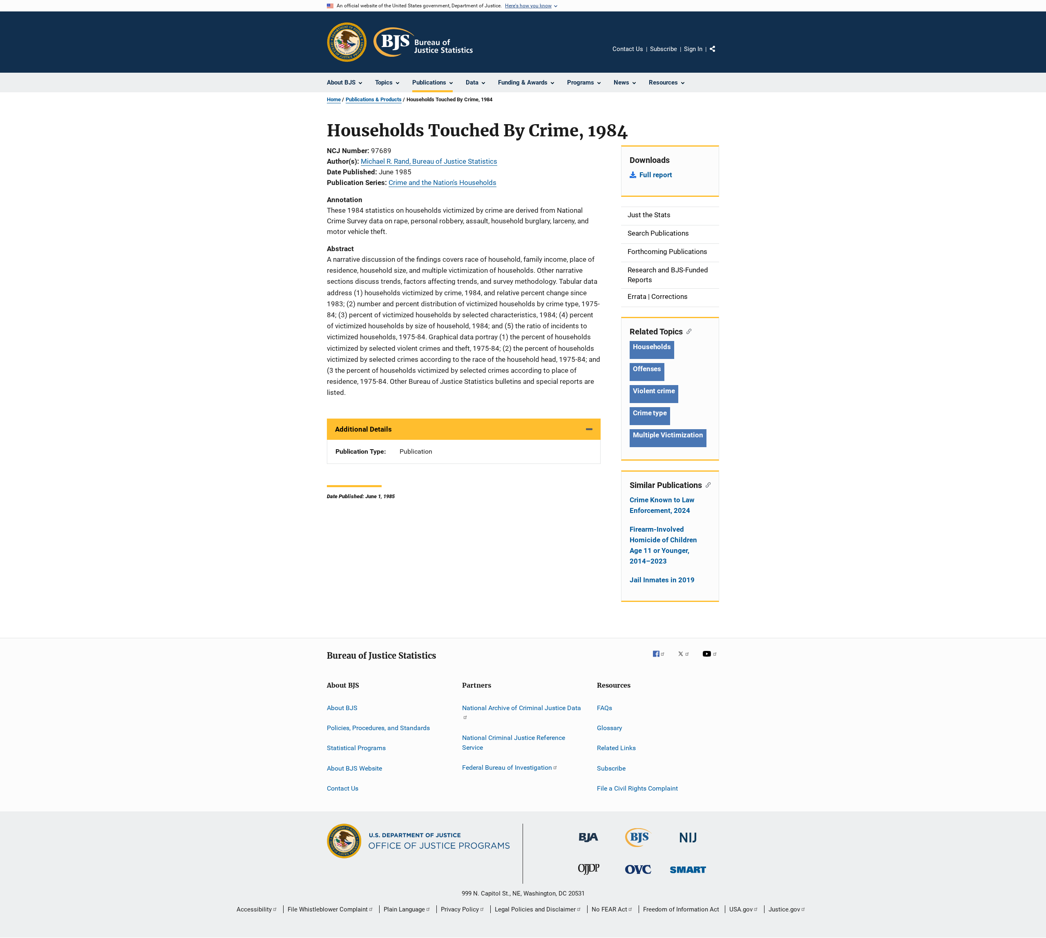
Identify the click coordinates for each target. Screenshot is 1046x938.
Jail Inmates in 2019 (662, 580)
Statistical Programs (356, 748)
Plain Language (404, 909)
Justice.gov (784, 909)
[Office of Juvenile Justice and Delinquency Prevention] (588, 876)
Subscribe (663, 49)
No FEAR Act (609, 909)
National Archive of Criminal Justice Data (521, 707)
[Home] (423, 42)
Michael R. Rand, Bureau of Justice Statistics (429, 161)
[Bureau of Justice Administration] (588, 844)
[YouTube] (711, 659)
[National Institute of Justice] (688, 844)
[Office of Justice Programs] (347, 42)
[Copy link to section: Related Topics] (687, 331)
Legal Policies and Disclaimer (535, 909)
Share (719, 54)
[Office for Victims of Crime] (638, 875)
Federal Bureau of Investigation (507, 767)
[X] (686, 659)
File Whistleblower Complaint (328, 909)
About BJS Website (354, 768)
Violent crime (654, 391)
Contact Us (627, 49)
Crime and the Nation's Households (442, 182)
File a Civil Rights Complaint (637, 788)
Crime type (650, 413)
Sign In (693, 49)
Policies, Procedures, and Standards (378, 728)
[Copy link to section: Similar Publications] (706, 484)
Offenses (647, 369)
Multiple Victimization (668, 435)
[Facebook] (662, 659)
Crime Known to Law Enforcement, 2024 (662, 505)
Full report (655, 175)
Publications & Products (374, 99)
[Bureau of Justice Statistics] (638, 849)
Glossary (609, 728)
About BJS (342, 707)
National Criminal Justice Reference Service (513, 742)
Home (334, 99)
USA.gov (741, 909)
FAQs (604, 707)
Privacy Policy (460, 909)
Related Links (616, 748)
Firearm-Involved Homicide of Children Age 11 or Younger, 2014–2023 (663, 545)
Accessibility (254, 909)
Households (652, 347)
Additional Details (363, 429)
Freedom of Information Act (681, 909)
